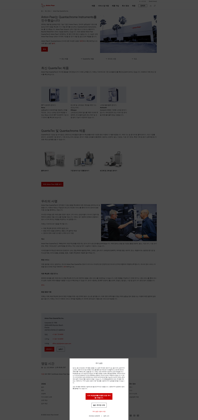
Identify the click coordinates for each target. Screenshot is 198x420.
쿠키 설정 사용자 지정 (99, 411)
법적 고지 (106, 416)
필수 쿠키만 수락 (99, 405)
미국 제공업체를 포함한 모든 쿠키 (99, 397)
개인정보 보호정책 (94, 416)
